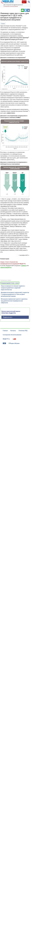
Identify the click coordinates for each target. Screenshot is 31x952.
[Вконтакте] (28, 11)
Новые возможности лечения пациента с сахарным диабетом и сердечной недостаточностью (13, 287)
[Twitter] (25, 11)
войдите (23, 265)
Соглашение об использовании (11, 6)
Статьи (3, 23)
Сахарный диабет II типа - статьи (10, 283)
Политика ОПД (23, 330)
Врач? (24, 2)
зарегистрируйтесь (6, 267)
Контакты (13, 330)
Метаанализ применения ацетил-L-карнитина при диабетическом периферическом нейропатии (14, 301)
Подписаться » (7, 317)
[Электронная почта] (22, 11)
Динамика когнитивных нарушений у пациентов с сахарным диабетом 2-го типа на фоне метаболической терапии (15, 294)
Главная (5, 330)
